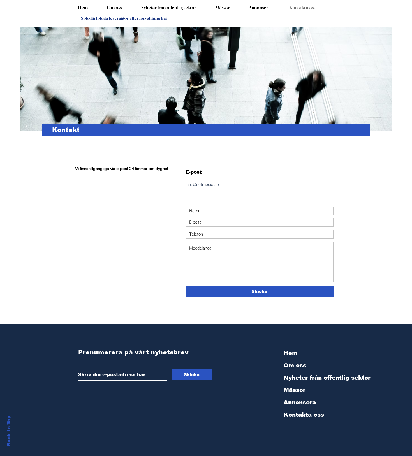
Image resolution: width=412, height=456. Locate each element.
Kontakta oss (304, 414)
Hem (291, 353)
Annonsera (300, 402)
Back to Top (8, 431)
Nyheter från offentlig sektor (313, 377)
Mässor (294, 390)
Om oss (295, 365)
